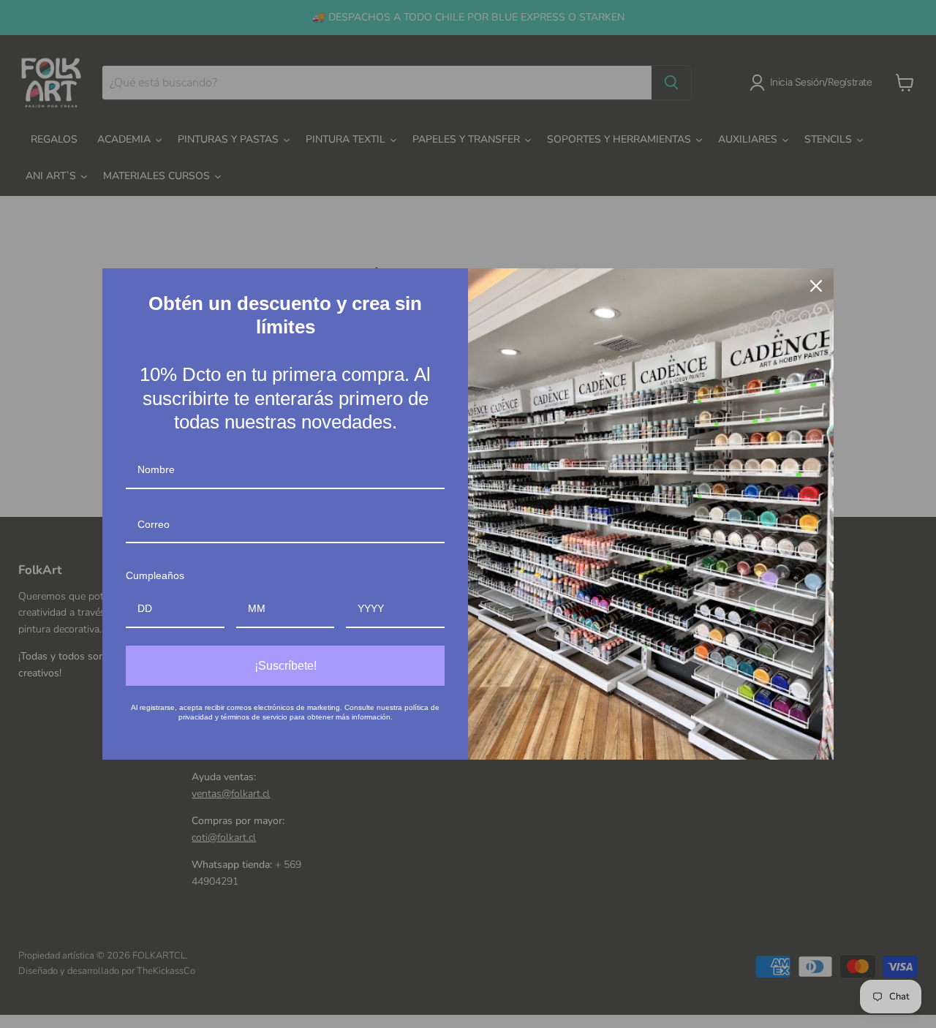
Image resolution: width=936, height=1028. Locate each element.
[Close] (816, 285)
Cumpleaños (155, 575)
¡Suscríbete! (285, 665)
